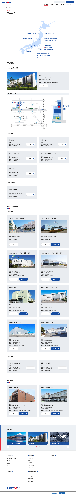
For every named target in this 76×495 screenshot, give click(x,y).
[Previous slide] (8, 447)
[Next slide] (68, 447)
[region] (38, 493)
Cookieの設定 (54, 493)
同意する (61, 493)
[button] (36, 446)
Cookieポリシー (15, 493)
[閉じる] (74, 493)
